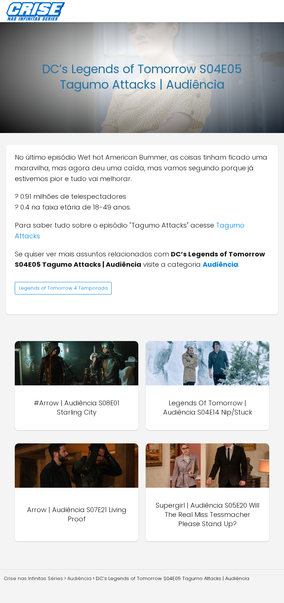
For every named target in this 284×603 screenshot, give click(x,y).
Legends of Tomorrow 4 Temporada (63, 288)
